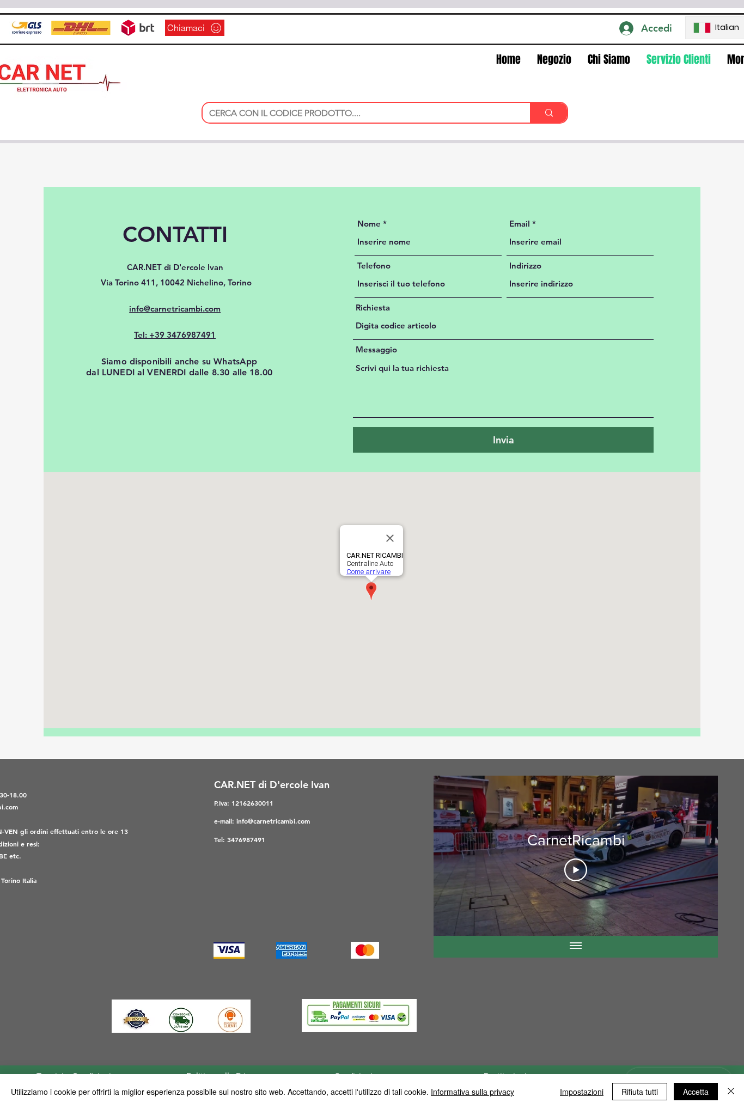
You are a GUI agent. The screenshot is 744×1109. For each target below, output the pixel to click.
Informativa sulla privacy (472, 1091)
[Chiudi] (730, 1091)
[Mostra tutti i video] (575, 947)
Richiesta (373, 307)
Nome (369, 224)
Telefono (374, 265)
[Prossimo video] (695, 855)
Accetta (696, 1091)
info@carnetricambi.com (273, 820)
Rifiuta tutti (639, 1091)
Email (519, 224)
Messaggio (376, 349)
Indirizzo (525, 265)
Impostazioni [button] (581, 1091)
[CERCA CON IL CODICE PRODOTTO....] (548, 113)
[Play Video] (575, 869)
